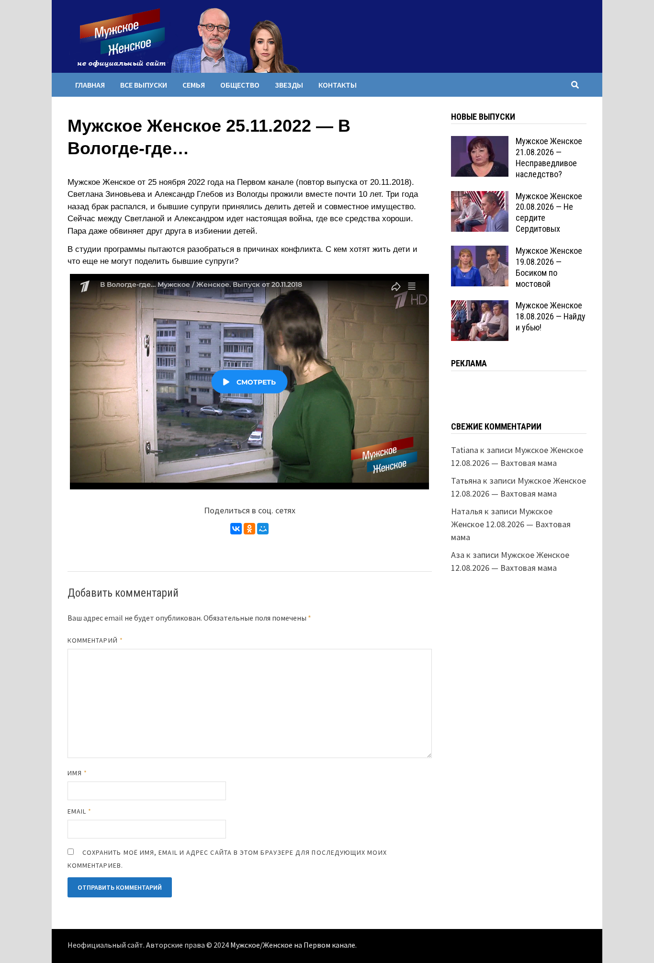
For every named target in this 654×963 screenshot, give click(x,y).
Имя (77, 773)
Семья (193, 85)
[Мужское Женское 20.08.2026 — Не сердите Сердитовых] (479, 197)
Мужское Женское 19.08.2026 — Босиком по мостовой (549, 267)
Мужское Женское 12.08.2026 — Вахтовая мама (511, 524)
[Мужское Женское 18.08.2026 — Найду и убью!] (479, 306)
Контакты (337, 85)
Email (80, 811)
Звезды (289, 85)
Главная (90, 85)
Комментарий (95, 640)
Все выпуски (143, 85)
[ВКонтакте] (236, 528)
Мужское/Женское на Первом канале (292, 945)
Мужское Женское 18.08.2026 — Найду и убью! (551, 316)
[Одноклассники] (249, 528)
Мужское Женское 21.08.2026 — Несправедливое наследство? (549, 157)
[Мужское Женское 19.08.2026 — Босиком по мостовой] (479, 252)
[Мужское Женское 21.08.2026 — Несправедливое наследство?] (479, 142)
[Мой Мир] (263, 528)
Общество (239, 85)
